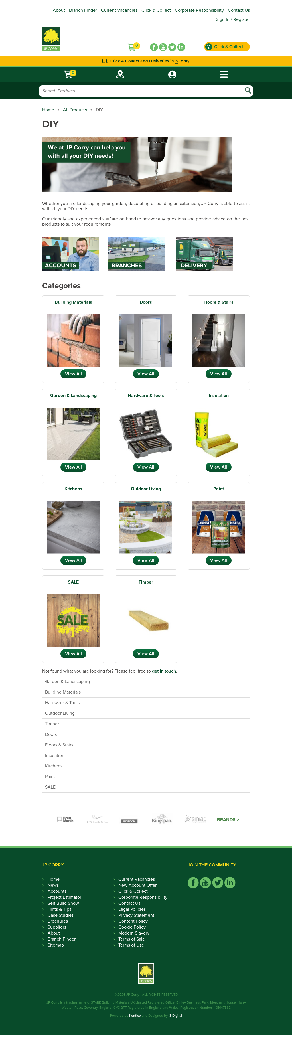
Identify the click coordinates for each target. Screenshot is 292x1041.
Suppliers (57, 927)
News (53, 885)
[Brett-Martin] (65, 820)
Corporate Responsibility (199, 10)
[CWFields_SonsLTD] (98, 820)
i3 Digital (175, 1016)
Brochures (58, 921)
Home (48, 110)
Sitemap (56, 945)
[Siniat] (195, 820)
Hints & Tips (59, 909)
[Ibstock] (130, 820)
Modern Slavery (133, 933)
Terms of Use (131, 945)
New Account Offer (137, 885)
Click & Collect (156, 10)
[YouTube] (163, 47)
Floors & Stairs (219, 302)
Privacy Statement (136, 915)
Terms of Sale (131, 939)
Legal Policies (132, 909)
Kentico (135, 1016)
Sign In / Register (233, 19)
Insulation (219, 395)
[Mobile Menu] (224, 74)
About (59, 10)
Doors (146, 302)
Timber (146, 582)
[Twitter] (172, 47)
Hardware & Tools (146, 395)
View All (73, 374)
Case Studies (61, 915)
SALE (73, 582)
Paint (218, 489)
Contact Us (239, 10)
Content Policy (133, 921)
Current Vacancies (119, 10)
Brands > (228, 820)
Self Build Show (63, 903)
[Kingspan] (163, 820)
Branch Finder (83, 10)
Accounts (57, 891)
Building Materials (73, 302)
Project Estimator (64, 897)
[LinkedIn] (181, 47)
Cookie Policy (132, 927)
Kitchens (73, 489)
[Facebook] (154, 47)
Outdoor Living (146, 489)
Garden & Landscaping (73, 395)
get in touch (164, 671)
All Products (75, 110)
